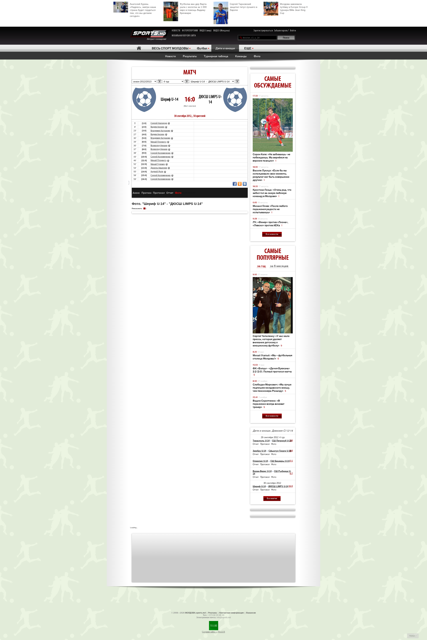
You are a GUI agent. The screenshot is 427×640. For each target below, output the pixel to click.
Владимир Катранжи (160, 131)
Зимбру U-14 (259, 451)
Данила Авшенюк (159, 168)
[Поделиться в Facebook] (235, 184)
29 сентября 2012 (269, 437)
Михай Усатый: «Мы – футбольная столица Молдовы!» (272, 357)
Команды (241, 56)
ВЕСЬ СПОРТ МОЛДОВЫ (170, 48)
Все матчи (272, 498)
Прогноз (146, 192)
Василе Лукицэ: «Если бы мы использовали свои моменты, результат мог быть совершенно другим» (271, 175)
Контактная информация (231, 613)
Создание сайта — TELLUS (213, 632)
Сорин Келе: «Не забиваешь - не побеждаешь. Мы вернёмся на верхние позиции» (271, 157)
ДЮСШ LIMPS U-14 (278, 486)
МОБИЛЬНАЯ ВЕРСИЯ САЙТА (184, 35)
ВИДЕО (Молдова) (221, 30)
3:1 (291, 461)
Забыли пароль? (281, 30)
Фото (257, 56)
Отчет (169, 192)
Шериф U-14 (169, 99)
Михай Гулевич (158, 164)
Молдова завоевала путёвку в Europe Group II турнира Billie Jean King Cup (294, 8)
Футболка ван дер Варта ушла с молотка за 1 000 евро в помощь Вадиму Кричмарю (193, 8)
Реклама (212, 613)
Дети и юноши (225, 48)
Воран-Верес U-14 (262, 471)
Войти (293, 30)
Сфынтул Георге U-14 (280, 451)
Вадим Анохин (157, 127)
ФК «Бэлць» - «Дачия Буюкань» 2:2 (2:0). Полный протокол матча (272, 371)
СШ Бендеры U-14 (280, 461)
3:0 (291, 440)
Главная (139, 48)
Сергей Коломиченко (160, 153)
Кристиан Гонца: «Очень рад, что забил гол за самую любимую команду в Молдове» (272, 193)
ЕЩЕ (247, 48)
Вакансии (251, 613)
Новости (170, 56)
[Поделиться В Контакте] (245, 184)
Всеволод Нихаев (159, 145)
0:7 (291, 473)
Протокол (159, 192)
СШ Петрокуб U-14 (282, 440)
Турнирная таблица (216, 56)
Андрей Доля (157, 171)
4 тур (282, 437)
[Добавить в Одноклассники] (240, 184)
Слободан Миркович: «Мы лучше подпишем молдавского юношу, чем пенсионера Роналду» (272, 387)
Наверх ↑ (412, 636)
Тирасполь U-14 (261, 440)
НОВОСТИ (176, 30)
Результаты (190, 56)
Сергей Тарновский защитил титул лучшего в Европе (243, 7)
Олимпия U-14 (260, 461)
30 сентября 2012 (272, 483)
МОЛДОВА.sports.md (195, 613)
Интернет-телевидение (158, 39)
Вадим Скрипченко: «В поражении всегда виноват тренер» (268, 403)
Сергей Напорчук (159, 123)
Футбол (202, 48)
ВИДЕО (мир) (205, 30)
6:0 (291, 450)
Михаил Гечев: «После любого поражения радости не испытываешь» (270, 209)
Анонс (136, 192)
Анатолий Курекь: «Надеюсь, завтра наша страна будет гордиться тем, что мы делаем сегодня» (143, 10)
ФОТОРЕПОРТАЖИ (190, 30)
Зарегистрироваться (263, 30)
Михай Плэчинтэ (158, 142)
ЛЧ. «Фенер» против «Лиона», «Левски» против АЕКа (270, 223)
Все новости (272, 234)
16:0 (291, 486)
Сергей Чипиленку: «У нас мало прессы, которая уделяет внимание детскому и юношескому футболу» (271, 340)
